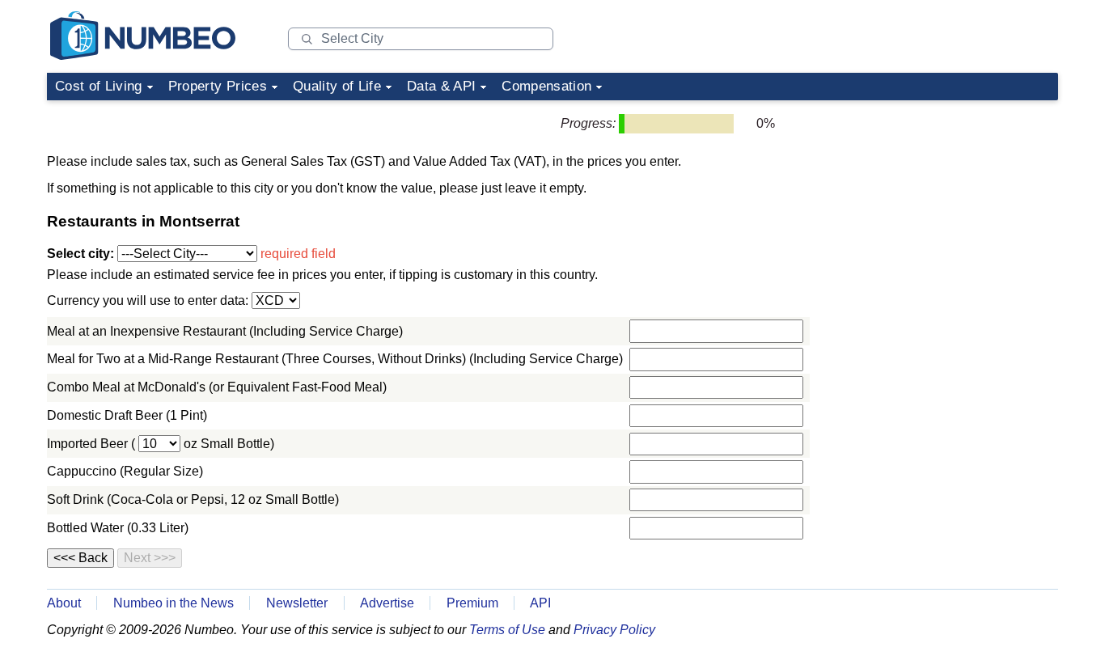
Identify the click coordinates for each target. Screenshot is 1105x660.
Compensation (546, 86)
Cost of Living (98, 86)
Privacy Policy (614, 630)
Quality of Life (337, 86)
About (64, 603)
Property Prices (217, 86)
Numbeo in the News (173, 603)
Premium (472, 603)
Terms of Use (507, 630)
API (540, 603)
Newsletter (297, 603)
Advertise (387, 603)
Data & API (441, 86)
